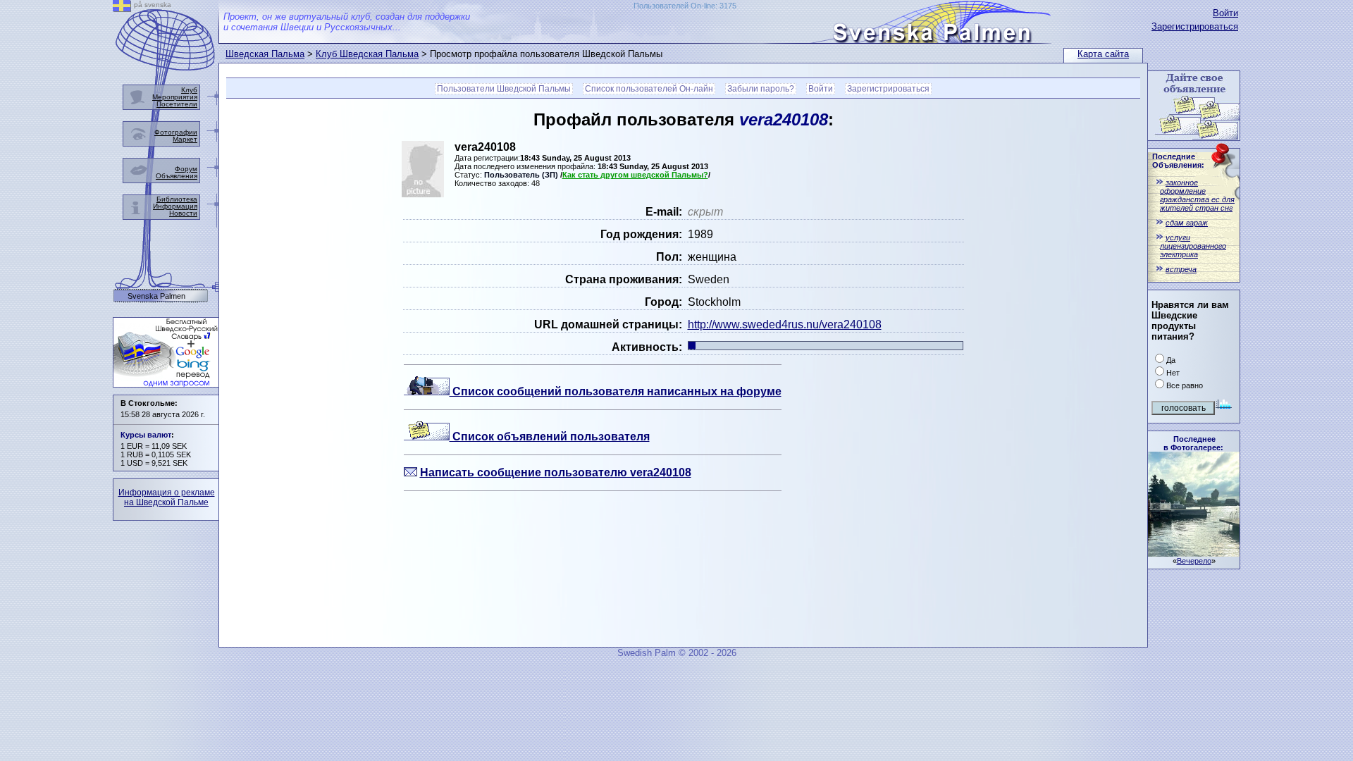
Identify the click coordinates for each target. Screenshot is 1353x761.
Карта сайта (1103, 54)
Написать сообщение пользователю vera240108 (555, 472)
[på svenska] (122, 8)
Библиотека (176, 199)
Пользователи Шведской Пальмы (504, 89)
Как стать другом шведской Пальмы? (635, 175)
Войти (1225, 13)
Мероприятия (174, 97)
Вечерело (1194, 561)
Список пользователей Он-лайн (649, 89)
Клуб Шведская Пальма (367, 54)
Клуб (189, 90)
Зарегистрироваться (1194, 26)
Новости (183, 213)
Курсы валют (146, 435)
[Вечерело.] (1194, 553)
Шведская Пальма (265, 54)
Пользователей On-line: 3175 (685, 5)
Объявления (176, 176)
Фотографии (175, 132)
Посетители (176, 104)
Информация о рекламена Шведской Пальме (166, 497)
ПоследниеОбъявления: (1178, 160)
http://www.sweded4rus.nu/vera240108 (785, 324)
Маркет (185, 139)
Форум (186, 169)
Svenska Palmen (156, 296)
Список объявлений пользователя (550, 437)
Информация (175, 206)
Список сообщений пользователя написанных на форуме (615, 391)
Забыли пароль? (760, 89)
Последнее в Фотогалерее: (1193, 443)
